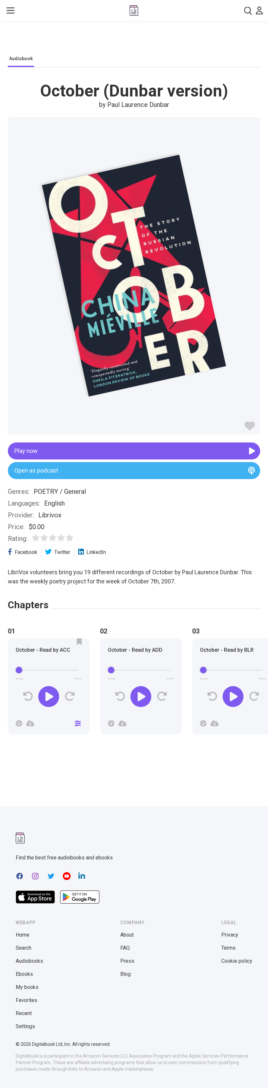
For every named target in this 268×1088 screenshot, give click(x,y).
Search (23, 948)
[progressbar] (48, 670)
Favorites (26, 1000)
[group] (49, 688)
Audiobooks (29, 961)
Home (22, 935)
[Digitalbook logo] (133, 10)
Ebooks (24, 974)
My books (27, 987)
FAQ (125, 948)
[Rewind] (28, 696)
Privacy (229, 935)
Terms (228, 948)
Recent (24, 1013)
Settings (25, 1026)
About (127, 935)
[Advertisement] (134, 40)
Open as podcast (36, 470)
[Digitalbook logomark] (20, 838)
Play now (26, 450)
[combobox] (248, 10)
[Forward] (69, 696)
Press (127, 961)
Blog (125, 974)
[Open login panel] (259, 10)
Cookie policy (236, 961)
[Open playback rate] (19, 723)
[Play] (49, 696)
